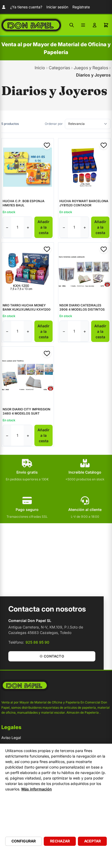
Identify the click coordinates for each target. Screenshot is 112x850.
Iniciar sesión (57, 7)
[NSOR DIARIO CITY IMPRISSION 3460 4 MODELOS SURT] (28, 375)
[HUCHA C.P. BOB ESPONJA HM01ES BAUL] (28, 167)
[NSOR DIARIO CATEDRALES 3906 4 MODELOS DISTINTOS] (84, 271)
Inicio (40, 67)
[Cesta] (106, 25)
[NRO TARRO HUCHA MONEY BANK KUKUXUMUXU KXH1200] (28, 271)
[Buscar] (71, 25)
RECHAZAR (60, 841)
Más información (36, 789)
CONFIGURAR (23, 841)
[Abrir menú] (83, 25)
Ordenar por (54, 124)
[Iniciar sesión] (94, 25)
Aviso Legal (11, 737)
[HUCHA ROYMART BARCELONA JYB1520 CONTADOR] (84, 167)
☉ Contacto (52, 656)
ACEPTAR (92, 841)
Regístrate (81, 7)
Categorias (59, 67)
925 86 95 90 (37, 642)
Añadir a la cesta (43, 227)
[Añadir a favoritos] (47, 145)
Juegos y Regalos (91, 67)
